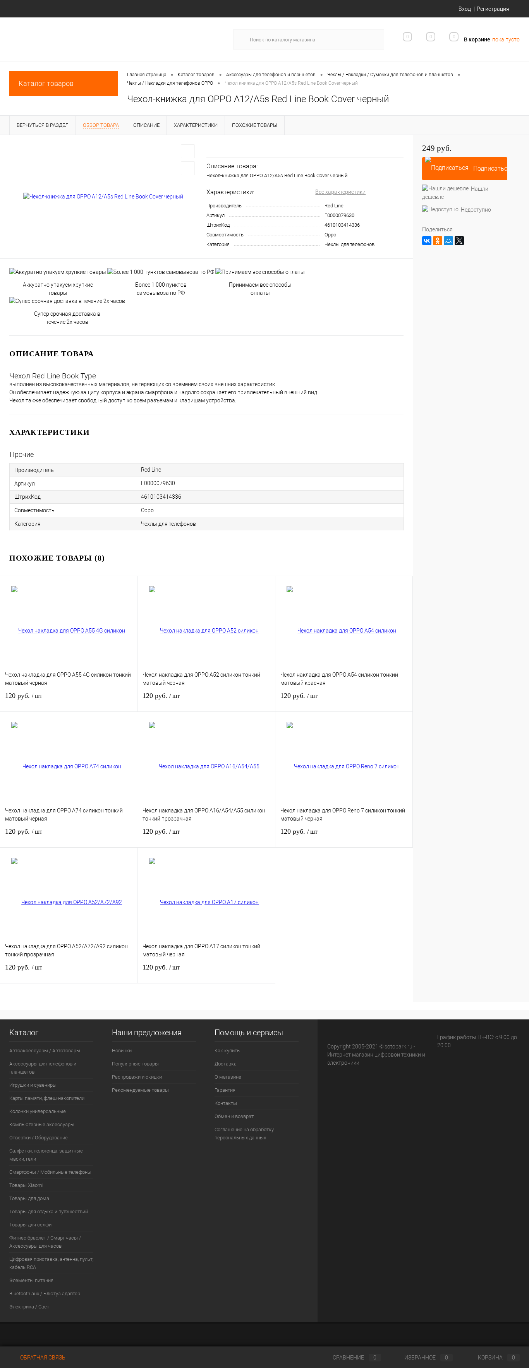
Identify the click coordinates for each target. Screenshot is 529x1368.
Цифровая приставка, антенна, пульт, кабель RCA (51, 1263)
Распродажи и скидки (137, 1077)
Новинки (122, 1050)
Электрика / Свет (29, 1307)
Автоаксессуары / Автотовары (44, 1050)
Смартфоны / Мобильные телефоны (50, 1172)
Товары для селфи (30, 1225)
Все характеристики (340, 192)
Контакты (226, 1103)
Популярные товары (135, 1064)
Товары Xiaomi (26, 1185)
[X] (459, 240)
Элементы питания (31, 1280)
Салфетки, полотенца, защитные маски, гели (46, 1155)
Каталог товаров (46, 83)
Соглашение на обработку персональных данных (244, 1134)
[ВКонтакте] (426, 240)
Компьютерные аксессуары (41, 1124)
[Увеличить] (103, 197)
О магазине (228, 1077)
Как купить (227, 1050)
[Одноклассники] (437, 240)
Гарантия (225, 1090)
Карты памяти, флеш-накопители (46, 1098)
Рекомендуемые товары (140, 1090)
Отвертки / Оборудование (38, 1138)
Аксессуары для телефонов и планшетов (42, 1068)
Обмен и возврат (234, 1116)
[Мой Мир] (448, 240)
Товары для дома (29, 1198)
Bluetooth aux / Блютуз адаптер (44, 1293)
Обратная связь (42, 1357)
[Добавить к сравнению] (188, 168)
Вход (465, 9)
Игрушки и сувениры (33, 1085)
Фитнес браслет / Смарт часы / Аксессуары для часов (45, 1242)
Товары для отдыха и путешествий (48, 1211)
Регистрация (493, 9)
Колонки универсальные (37, 1111)
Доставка (226, 1064)
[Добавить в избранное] (188, 151)
